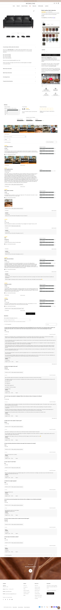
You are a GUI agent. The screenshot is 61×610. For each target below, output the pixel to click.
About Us (25, 585)
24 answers (49, 14)
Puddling (36, 598)
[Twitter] (5, 599)
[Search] (56, 3)
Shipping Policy (37, 588)
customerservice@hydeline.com (10, 593)
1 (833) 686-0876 (8, 591)
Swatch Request (26, 590)
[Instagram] (7, 599)
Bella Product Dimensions (7, 72)
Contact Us (25, 587)
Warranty (36, 585)
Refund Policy (37, 590)
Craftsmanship (37, 593)
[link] (34, 11)
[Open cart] (58, 3)
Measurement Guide (56, 69)
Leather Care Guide (38, 596)
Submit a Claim (37, 587)
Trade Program (26, 593)
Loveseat (48, 24)
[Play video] (30, 571)
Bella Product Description (7, 68)
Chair (52, 24)
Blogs (24, 595)
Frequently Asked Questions (8, 81)
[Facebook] (3, 599)
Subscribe (50, 593)
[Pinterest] (9, 599)
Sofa (44, 24)
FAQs (24, 588)
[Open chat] (58, 607)
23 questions (44, 14)
